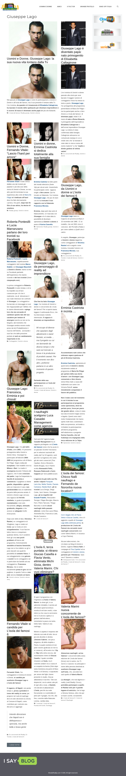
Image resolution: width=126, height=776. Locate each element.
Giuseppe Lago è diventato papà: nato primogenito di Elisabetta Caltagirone (72, 55)
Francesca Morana (41, 206)
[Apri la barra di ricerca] (117, 6)
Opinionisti (39, 227)
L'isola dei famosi (14, 113)
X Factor (71, 6)
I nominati (39, 703)
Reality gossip (25, 113)
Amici (59, 6)
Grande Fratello (87, 6)
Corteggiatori (13, 341)
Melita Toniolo (47, 484)
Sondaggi (49, 705)
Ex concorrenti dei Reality (71, 153)
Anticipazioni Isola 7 (69, 560)
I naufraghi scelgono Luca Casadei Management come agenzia (43, 419)
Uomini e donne (45, 6)
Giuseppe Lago (40, 198)
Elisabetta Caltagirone (48, 105)
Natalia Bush (46, 487)
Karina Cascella (46, 224)
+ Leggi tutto (14, 745)
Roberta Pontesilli (14, 259)
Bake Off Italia (105, 6)
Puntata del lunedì (39, 705)
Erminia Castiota (40, 182)
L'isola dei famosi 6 (42, 518)
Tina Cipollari (75, 549)
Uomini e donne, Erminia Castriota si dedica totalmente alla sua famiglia (45, 150)
